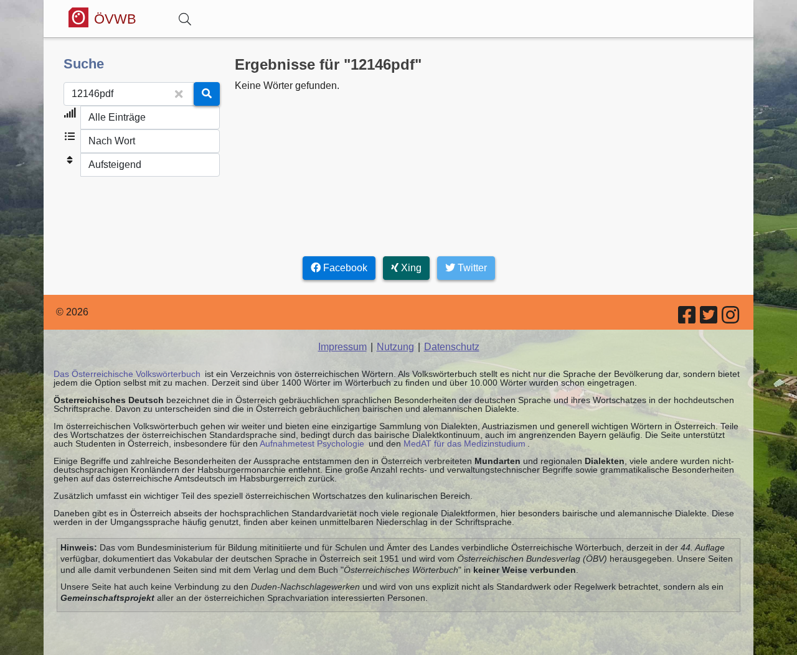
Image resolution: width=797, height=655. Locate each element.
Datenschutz (451, 346)
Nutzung (395, 346)
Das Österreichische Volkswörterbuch (127, 374)
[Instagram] (731, 319)
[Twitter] (709, 319)
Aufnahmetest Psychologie (312, 443)
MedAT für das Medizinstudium (464, 443)
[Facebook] (687, 319)
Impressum (342, 346)
